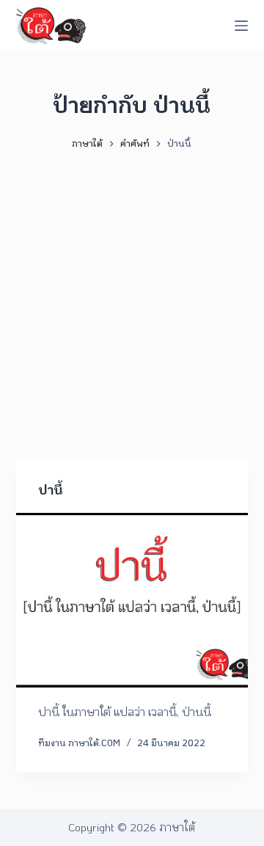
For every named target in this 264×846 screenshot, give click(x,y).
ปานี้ (50, 489)
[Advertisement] (132, 298)
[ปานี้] (132, 600)
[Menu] (241, 25)
